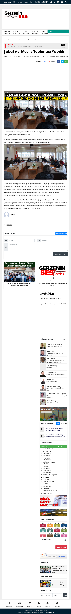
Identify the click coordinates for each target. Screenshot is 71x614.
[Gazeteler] (58, 1)
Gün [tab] (58, 423)
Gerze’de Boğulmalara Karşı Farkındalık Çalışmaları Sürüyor (59, 583)
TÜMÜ (64, 339)
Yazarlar (47, 606)
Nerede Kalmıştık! (52, 382)
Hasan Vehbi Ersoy (54, 387)
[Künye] (62, 1)
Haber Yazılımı (49, 612)
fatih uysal (51, 358)
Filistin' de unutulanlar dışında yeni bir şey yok (57, 397)
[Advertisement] (36, 78)
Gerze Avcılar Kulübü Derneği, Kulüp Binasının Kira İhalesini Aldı (53, 436)
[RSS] (65, 1)
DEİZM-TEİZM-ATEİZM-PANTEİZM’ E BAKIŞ (56, 390)
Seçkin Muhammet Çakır (56, 394)
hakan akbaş (52, 365)
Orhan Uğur (51, 351)
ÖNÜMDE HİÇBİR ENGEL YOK (54, 346)
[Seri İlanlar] (54, 1)
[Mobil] (39, 1)
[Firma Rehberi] (51, 1)
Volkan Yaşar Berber (55, 344)
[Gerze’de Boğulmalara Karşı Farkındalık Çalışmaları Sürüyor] (45, 584)
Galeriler (29, 606)
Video (39, 606)
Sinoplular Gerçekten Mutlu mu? (56, 375)
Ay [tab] (66, 423)
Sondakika (19, 606)
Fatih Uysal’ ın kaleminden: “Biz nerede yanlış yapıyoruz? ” (56, 361)
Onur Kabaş (51, 401)
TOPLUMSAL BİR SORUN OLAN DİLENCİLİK (55, 354)
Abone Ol (39, 61)
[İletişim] (47, 1)
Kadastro (49, 367)
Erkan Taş (50, 380)
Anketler (57, 606)
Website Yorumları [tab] (61, 233)
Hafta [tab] (62, 423)
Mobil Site (9, 606)
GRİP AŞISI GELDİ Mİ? (52, 403)
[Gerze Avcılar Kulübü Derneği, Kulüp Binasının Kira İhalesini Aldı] (45, 569)
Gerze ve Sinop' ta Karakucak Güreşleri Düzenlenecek (52, 429)
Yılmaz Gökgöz (52, 373)
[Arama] (43, 1)
